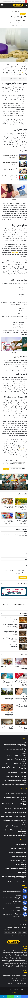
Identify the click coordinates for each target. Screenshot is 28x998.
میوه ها (16, 935)
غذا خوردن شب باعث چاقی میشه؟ (9, 162)
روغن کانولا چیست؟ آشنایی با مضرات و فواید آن (21, 506)
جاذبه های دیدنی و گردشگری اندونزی (9, 697)
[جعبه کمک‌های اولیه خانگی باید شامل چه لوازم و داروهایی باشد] (21, 676)
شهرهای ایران (6, 930)
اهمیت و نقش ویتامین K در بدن (10, 155)
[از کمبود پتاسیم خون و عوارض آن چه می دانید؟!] (7, 515)
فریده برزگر (18, 895)
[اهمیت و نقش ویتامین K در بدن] (23, 157)
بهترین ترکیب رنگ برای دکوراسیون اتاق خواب (21, 705)
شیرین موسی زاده (17, 901)
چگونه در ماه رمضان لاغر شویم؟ (10, 169)
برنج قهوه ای (21, 449)
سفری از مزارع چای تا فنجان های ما (21, 727)
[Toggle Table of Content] (23, 79)
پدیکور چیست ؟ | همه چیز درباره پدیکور (21, 667)
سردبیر (24, 20)
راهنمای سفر (24, 927)
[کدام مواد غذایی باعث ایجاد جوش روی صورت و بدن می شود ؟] (21, 691)
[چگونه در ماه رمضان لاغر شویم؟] (23, 171)
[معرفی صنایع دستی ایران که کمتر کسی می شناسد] (23, 640)
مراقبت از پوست (23, 935)
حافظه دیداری (15, 252)
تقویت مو (19, 924)
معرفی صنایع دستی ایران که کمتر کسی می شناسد (14, 1)
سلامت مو (17, 930)
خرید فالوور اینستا (11, 983)
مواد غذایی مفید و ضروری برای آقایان (14, 483)
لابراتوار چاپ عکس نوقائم (21, 983)
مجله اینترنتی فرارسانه (22, 72)
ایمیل (25, 559)
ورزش (12, 935)
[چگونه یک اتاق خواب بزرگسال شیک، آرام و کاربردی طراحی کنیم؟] (23, 626)
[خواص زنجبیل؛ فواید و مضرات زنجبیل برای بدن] (23, 620)
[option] (14, 482)
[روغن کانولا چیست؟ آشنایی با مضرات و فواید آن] (21, 501)
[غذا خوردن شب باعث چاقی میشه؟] (23, 164)
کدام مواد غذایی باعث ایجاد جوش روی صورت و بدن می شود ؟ (21, 698)
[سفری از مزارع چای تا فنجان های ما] (21, 722)
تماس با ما (14, 992)
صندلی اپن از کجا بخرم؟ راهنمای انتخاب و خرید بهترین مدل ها (10, 632)
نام (26, 553)
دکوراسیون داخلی (12, 924)
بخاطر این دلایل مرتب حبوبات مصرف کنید (8, 713)
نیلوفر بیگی (18, 907)
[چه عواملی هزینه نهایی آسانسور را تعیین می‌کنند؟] (23, 647)
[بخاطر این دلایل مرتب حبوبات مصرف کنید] (7, 707)
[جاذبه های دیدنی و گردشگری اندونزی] (7, 691)
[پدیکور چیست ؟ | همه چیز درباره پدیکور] (21, 661)
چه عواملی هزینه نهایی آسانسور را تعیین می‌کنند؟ (10, 645)
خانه (25, 11)
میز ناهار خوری (15, 980)
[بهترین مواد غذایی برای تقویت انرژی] (21, 515)
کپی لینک (6, 469)
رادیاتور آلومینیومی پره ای (15, 978)
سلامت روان (24, 930)
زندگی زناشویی (16, 927)
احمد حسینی (18, 913)
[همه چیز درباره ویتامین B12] (7, 661)
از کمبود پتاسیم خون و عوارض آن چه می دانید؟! (7, 520)
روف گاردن (24, 978)
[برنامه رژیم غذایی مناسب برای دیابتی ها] (23, 178)
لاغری (19, 932)
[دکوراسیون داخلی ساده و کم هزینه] (7, 722)
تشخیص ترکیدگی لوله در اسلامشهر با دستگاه (11, 975)
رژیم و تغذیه (14, 11)
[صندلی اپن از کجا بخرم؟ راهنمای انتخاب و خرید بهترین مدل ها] (23, 633)
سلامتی (12, 930)
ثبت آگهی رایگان (23, 980)
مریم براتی (18, 890)
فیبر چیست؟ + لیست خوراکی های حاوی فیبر (8, 506)
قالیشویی (24, 932)
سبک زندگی (20, 11)
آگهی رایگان (24, 975)
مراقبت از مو (7, 932)
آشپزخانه (24, 924)
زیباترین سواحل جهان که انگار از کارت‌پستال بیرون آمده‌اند (8, 682)
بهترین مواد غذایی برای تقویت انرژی (22, 520)
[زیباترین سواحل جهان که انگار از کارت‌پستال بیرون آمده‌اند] (7, 676)
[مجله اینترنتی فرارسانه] (18, 5)
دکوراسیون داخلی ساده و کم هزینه (7, 727)
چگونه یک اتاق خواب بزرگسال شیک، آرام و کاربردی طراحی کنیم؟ (9, 625)
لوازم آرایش (14, 932)
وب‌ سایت (25, 565)
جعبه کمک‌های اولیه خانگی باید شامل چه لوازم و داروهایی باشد (21, 682)
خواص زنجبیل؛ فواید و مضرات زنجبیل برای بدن (9, 618)
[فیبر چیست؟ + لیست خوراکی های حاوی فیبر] (7, 501)
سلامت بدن (9, 927)
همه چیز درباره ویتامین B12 (7, 666)
